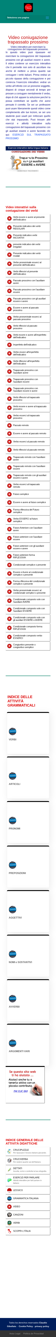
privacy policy (42, 1326)
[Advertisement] (28, 1288)
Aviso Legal (14, 1333)
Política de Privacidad (33, 1333)
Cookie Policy (26, 1326)
